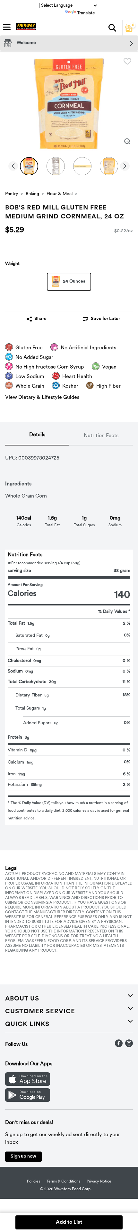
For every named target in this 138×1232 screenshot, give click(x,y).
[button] (112, 27)
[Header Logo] (25, 28)
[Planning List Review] (129, 30)
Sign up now (23, 1156)
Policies (33, 1181)
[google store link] (27, 1100)
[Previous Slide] (13, 166)
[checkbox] (127, 61)
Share (40, 318)
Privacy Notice (99, 1181)
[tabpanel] (69, 635)
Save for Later (105, 318)
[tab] (37, 436)
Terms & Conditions (63, 1181)
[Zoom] (127, 141)
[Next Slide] (125, 166)
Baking (32, 194)
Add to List (69, 1222)
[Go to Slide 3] (82, 166)
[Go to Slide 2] (56, 166)
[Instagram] (129, 1045)
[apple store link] (27, 1084)
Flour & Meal (60, 194)
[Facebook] (119, 1045)
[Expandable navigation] (7, 27)
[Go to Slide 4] (109, 166)
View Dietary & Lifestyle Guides (42, 397)
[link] (102, 319)
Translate (86, 13)
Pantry (11, 194)
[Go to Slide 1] (29, 166)
